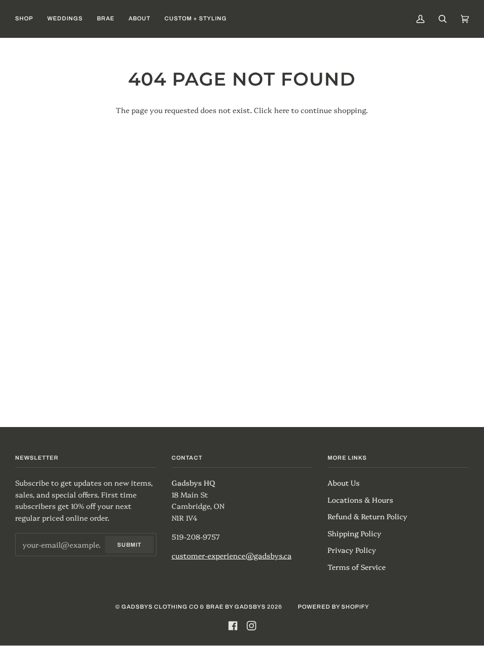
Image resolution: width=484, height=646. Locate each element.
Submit (129, 544)
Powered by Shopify (333, 606)
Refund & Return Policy (367, 516)
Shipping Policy (354, 533)
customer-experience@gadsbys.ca (232, 555)
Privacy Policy (352, 550)
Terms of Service (357, 567)
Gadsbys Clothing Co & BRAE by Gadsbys (193, 606)
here (281, 110)
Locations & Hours (360, 500)
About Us (344, 483)
